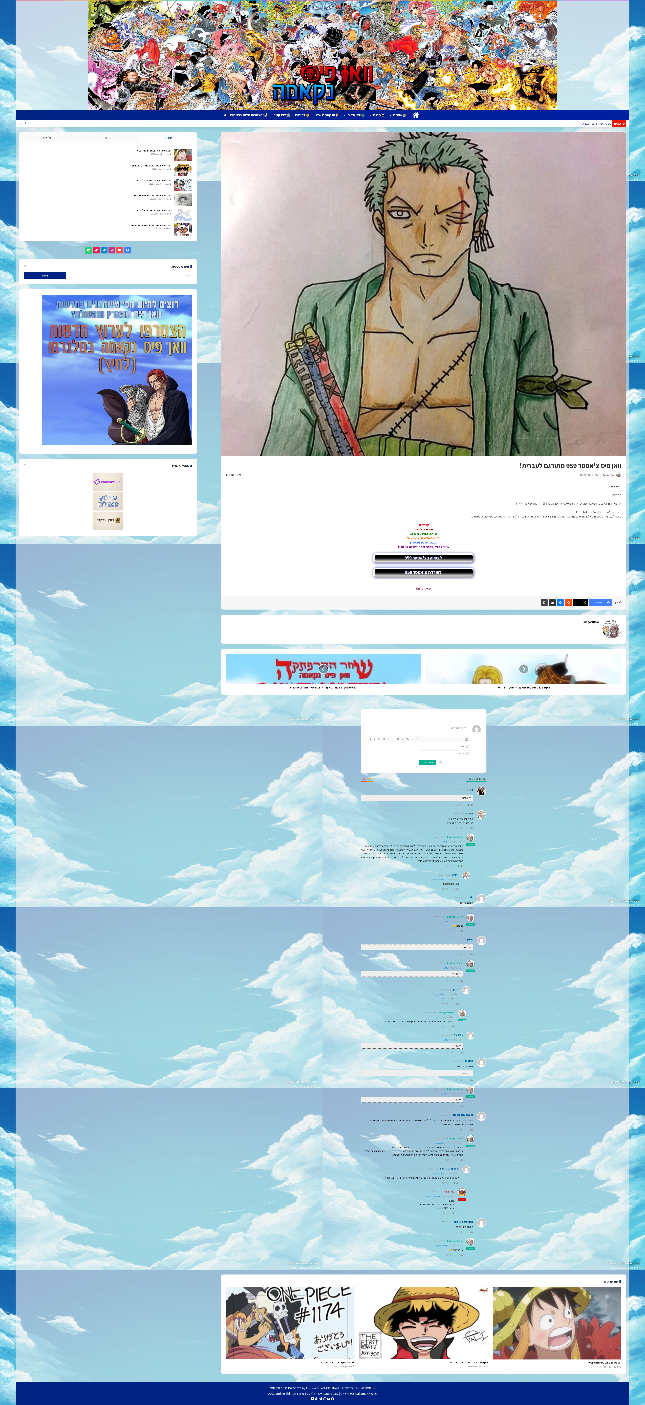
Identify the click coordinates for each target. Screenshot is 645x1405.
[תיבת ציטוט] (398, 739)
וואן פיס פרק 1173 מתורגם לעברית (153, 210)
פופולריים (49, 138)
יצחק (446, 967)
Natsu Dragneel (441, 1143)
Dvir (446, 921)
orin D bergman (441, 1245)
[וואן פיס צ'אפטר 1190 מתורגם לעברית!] (183, 229)
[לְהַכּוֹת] (384, 739)
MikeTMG (449, 1191)
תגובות (109, 138)
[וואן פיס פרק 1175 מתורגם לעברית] (557, 1323)
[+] (416, 739)
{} (412, 739)
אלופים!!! (444, 1093)
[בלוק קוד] (402, 739)
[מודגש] (370, 739)
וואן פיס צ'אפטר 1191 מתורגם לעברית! (469, 1362)
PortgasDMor (609, 475)
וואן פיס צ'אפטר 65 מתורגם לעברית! (152, 195)
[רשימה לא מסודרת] (393, 739)
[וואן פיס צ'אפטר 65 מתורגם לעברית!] (183, 199)
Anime (445, 841)
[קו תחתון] (379, 739)
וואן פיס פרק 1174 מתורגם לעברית (337, 1362)
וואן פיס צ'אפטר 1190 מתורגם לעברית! (151, 225)
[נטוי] (374, 739)
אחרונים (168, 138)
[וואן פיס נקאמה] (322, 55)
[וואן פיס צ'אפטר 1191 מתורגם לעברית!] (423, 1323)
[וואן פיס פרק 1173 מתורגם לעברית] (183, 214)
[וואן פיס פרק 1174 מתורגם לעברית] (290, 1323)
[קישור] (407, 739)
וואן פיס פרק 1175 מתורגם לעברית (604, 1362)
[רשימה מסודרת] (388, 739)
